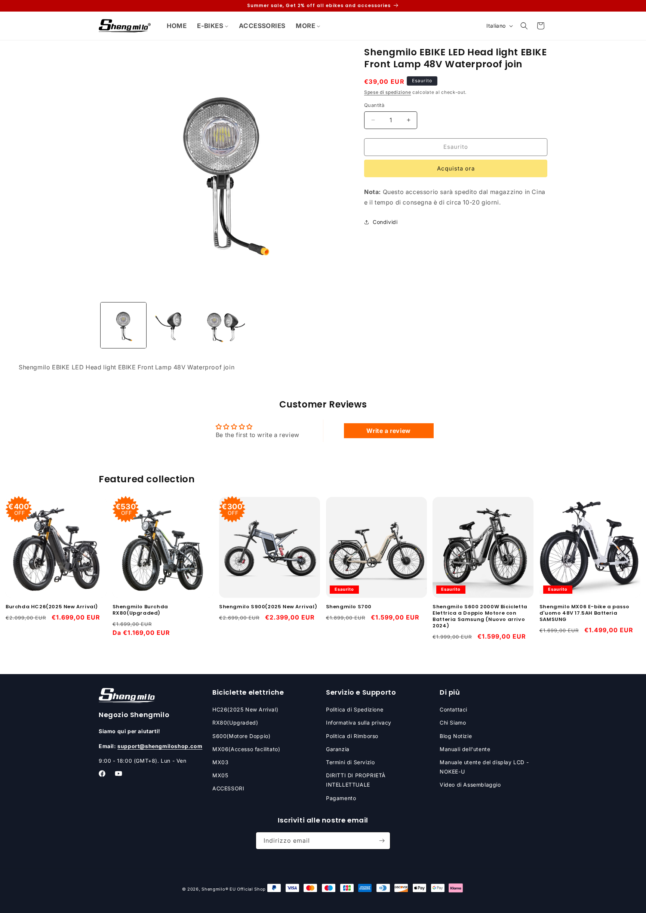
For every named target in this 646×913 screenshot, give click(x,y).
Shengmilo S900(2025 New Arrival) (268, 607)
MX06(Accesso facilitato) (246, 749)
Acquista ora (456, 168)
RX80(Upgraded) (235, 723)
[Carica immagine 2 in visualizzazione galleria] (173, 325)
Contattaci (453, 709)
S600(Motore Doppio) (241, 736)
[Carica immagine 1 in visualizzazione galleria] (123, 325)
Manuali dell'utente (465, 749)
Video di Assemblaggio (470, 785)
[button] (524, 26)
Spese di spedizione (387, 92)
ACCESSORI (228, 789)
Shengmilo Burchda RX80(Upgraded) (140, 610)
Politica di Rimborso (352, 736)
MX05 (220, 775)
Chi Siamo (453, 723)
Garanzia (338, 749)
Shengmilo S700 (349, 607)
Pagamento (341, 798)
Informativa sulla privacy (358, 723)
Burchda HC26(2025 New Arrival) (52, 607)
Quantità (374, 105)
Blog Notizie (456, 736)
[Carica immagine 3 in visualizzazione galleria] (222, 325)
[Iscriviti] (381, 840)
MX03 (220, 762)
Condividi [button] (385, 222)
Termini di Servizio (350, 762)
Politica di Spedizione (354, 709)
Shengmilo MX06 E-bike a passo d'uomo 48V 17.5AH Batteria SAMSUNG (584, 613)
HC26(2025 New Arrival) (245, 709)
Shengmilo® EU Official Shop (234, 889)
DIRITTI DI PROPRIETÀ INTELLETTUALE (356, 780)
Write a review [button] (388, 430)
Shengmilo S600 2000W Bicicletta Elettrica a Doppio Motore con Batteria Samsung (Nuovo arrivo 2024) (480, 617)
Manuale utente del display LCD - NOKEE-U (484, 767)
